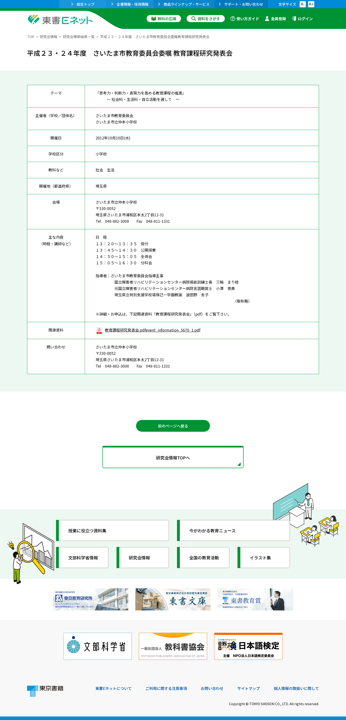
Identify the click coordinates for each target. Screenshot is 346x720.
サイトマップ (248, 688)
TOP (30, 36)
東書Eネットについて (113, 688)
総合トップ (85, 4)
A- (303, 4)
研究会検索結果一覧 (79, 36)
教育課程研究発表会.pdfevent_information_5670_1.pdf (152, 330)
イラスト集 (260, 557)
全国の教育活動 (204, 557)
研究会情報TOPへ (173, 458)
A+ (311, 4)
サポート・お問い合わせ (243, 4)
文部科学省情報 (83, 557)
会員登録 (278, 18)
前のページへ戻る (173, 426)
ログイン (305, 18)
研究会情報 (48, 36)
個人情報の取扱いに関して (296, 688)
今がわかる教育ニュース (212, 530)
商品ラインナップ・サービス (186, 4)
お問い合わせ (212, 688)
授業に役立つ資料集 (87, 530)
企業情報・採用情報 (133, 4)
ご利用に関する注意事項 (166, 688)
